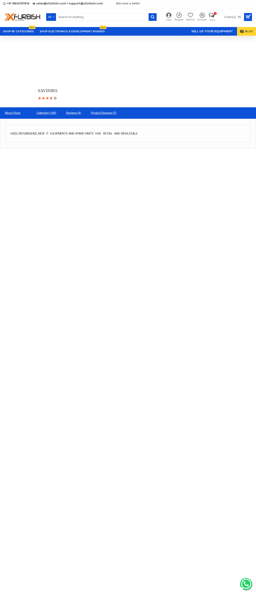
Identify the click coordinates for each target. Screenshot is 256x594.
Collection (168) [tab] (46, 113)
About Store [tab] (12, 113)
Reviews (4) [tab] (73, 113)
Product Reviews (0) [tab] (103, 113)
